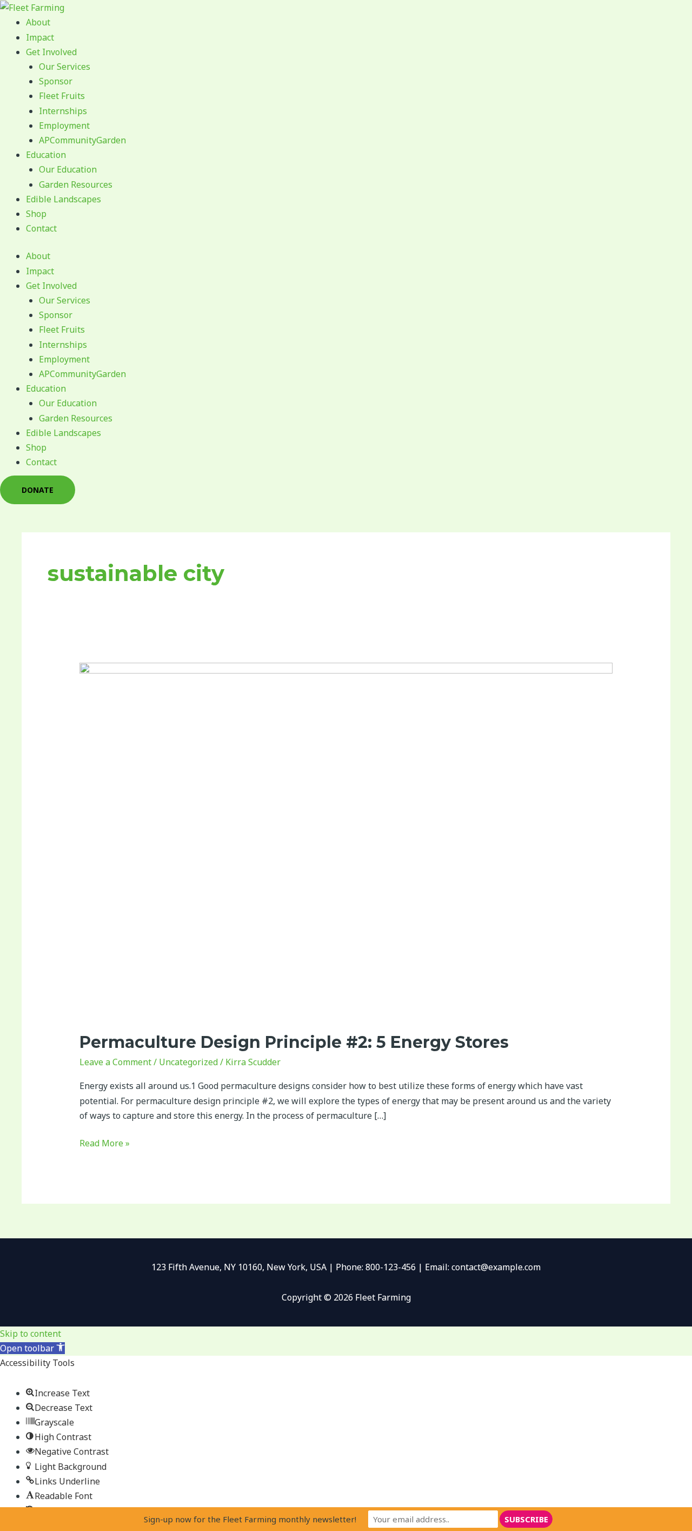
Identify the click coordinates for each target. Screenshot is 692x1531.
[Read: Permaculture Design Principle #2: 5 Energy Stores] (346, 840)
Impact (40, 37)
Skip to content (30, 1333)
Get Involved (51, 52)
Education (46, 155)
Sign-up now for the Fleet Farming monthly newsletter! (250, 1519)
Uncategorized (188, 1062)
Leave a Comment (115, 1062)
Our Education (68, 169)
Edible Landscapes (63, 199)
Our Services (64, 66)
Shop (36, 214)
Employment (64, 125)
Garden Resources (75, 184)
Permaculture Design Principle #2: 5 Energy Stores (294, 1042)
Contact (41, 228)
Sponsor (55, 81)
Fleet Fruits (62, 96)
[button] (32, 1348)
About (38, 22)
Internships (63, 111)
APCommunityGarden (82, 140)
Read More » (104, 1142)
